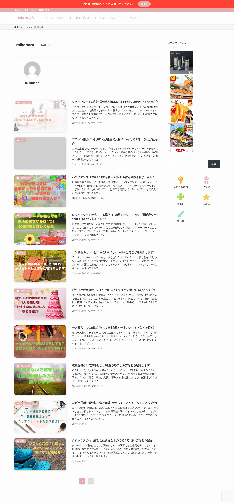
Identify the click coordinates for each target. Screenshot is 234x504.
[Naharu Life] (25, 17)
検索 (213, 164)
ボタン (144, 4)
